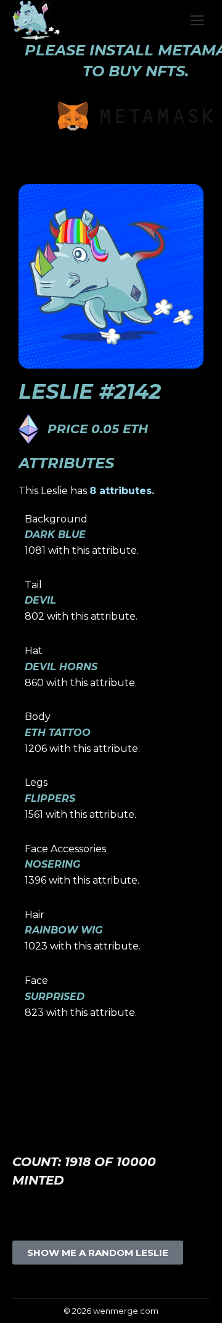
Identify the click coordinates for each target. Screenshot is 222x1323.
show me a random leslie (97, 1252)
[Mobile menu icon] (197, 20)
